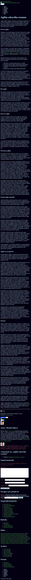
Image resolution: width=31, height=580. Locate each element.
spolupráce (17, 540)
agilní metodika (7, 533)
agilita (21, 447)
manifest (6, 12)
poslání (5, 11)
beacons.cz (11, 431)
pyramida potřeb (20, 539)
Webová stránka (4, 485)
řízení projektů (14, 448)
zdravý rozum (22, 448)
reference (6, 8)
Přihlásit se (6, 562)
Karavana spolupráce (9, 512)
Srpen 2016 (6, 552)
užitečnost (7, 543)
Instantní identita (7, 515)
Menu (2, 4)
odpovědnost (4, 537)
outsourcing (10, 537)
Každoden (6, 523)
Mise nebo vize (7, 504)
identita (2, 534)
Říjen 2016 (6, 549)
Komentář (3, 467)
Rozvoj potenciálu (12, 447)
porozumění (9, 539)
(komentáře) (8, 565)
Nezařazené (6, 524)
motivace (15, 536)
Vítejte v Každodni (8, 511)
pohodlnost (8, 448)
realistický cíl (27, 539)
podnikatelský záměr (25, 537)
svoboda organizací (13, 541)
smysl (7, 540)
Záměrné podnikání (8, 527)
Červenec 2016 (7, 553)
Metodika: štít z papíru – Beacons (17, 457)
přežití (9, 155)
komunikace (12, 534)
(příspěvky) (8, 564)
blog (5, 13)
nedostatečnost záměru (22, 536)
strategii (28, 404)
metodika (8, 536)
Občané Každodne (8, 508)
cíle (12, 533)
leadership (18, 534)
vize (11, 543)
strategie (22, 540)
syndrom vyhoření (22, 541)
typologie (3, 543)
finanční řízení (16, 533)
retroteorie (3, 540)
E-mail (3, 482)
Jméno (3, 479)
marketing (3, 536)
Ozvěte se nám (8, 415)
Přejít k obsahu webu (6, 1)
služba (5, 6)
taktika (11, 404)
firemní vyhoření (24, 533)
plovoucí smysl (16, 537)
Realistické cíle (7, 507)
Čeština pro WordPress (9, 566)
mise (11, 536)
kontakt (5, 9)
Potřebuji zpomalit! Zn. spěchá (11, 513)
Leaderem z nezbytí (8, 509)
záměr (15, 106)
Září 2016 (6, 550)
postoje (13, 539)
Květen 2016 (7, 556)
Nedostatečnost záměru (9, 516)
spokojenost (11, 540)
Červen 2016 (7, 554)
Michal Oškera (11, 445)
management (24, 534)
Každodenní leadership (9, 505)
